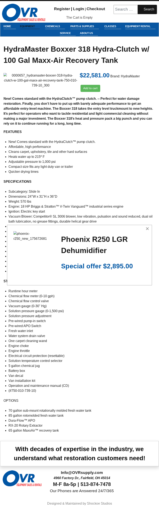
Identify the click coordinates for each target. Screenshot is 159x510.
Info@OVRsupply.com (82, 472)
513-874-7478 (96, 484)
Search (148, 9)
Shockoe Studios (99, 503)
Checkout (96, 9)
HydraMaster (130, 76)
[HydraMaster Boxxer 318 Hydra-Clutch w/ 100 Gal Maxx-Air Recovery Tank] (41, 80)
